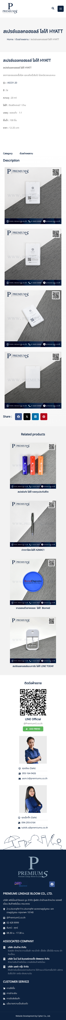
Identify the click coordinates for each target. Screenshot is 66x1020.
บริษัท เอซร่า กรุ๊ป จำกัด (18, 966)
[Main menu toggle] (61, 9)
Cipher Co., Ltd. (43, 1016)
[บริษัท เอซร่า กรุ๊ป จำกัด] (4, 967)
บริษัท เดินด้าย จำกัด (17, 947)
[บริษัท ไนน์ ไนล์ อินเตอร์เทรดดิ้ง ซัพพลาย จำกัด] (4, 959)
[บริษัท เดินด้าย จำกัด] (4, 947)
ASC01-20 (12, 83)
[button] (53, 9)
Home (10, 39)
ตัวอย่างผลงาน (22, 39)
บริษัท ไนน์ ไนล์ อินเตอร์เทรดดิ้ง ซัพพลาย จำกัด (28, 959)
